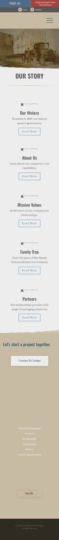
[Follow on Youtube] (32, 502)
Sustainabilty (29, 439)
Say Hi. (29, 493)
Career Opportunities (29, 454)
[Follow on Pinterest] (39, 502)
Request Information (29, 428)
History (29, 449)
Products (29, 433)
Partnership (29, 444)
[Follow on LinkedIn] (26, 502)
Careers (38, 9)
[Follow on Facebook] (19, 502)
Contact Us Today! (29, 360)
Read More (29, 131)
